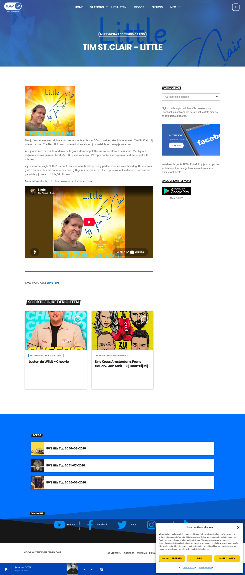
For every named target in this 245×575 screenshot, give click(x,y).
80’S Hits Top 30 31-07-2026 (65, 465)
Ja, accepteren (172, 558)
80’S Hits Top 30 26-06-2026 (66, 482)
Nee (199, 558)
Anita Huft (52, 283)
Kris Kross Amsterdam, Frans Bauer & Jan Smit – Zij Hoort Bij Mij (121, 363)
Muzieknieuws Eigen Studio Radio (122, 34)
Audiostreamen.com (49, 552)
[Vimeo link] (13, 7)
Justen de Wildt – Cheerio (48, 361)
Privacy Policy (205, 567)
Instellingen (227, 558)
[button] (238, 527)
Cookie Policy (189, 567)
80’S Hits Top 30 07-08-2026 (66, 448)
